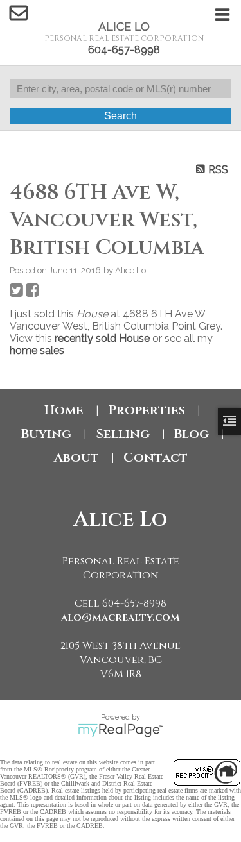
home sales (37, 350)
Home (64, 410)
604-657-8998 (124, 50)
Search (120, 115)
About (76, 457)
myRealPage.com (120, 730)
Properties (146, 410)
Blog (191, 433)
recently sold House (102, 338)
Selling (123, 433)
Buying (46, 433)
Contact (155, 457)
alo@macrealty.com (120, 617)
